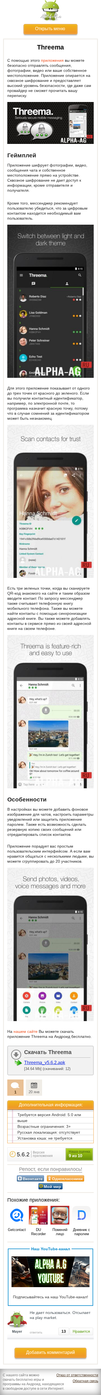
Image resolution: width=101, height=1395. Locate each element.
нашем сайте (25, 1031)
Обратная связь (85, 1381)
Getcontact (17, 1230)
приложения (52, 60)
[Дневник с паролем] (81, 1215)
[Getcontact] (16, 1215)
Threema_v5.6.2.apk (44, 1062)
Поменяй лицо (59, 1232)
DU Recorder (38, 1232)
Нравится (81, 1331)
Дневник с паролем (81, 1232)
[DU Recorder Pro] (38, 1215)
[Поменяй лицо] (59, 1215)
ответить (36, 1332)
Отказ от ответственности (77, 1375)
